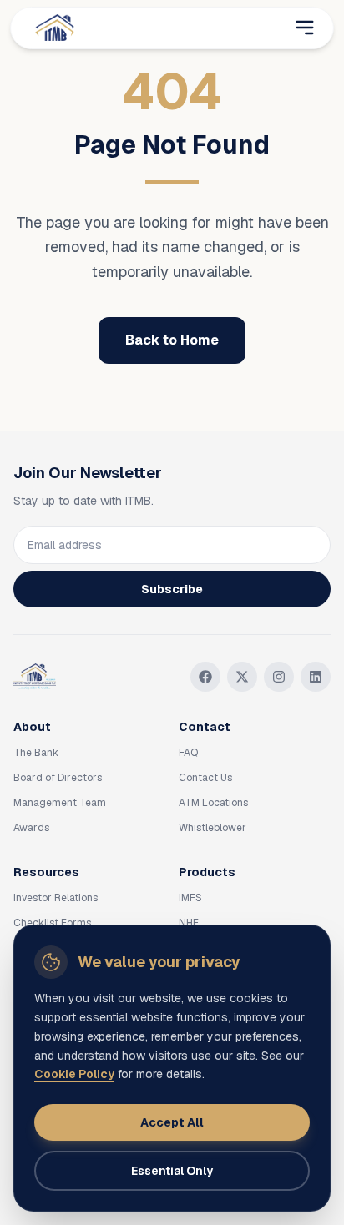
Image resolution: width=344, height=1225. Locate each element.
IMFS (190, 898)
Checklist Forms (52, 923)
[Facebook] (205, 677)
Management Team (59, 802)
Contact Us (205, 777)
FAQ (188, 752)
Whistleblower (212, 827)
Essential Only (172, 1170)
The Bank (35, 752)
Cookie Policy (74, 1073)
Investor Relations (55, 898)
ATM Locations (213, 802)
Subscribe (172, 589)
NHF (189, 923)
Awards (31, 827)
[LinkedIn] (316, 677)
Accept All (172, 1122)
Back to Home (172, 340)
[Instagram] (279, 677)
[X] (242, 677)
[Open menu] (304, 27)
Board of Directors (57, 777)
